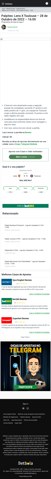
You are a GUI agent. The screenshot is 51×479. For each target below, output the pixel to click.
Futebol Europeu (20, 8)
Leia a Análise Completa (39, 294)
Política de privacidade (30, 420)
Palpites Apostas (10, 8)
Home (3, 8)
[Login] (47, 3)
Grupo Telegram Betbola (26, 144)
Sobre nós (6, 420)
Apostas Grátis (36, 417)
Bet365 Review (19, 299)
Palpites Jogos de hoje (12, 230)
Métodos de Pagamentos (10, 417)
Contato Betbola (8, 423)
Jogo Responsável (16, 420)
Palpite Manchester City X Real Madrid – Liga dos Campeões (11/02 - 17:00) (25, 262)
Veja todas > (25, 337)
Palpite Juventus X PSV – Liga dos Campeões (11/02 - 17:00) (25, 239)
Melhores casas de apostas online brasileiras (31, 414)
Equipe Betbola (12, 27)
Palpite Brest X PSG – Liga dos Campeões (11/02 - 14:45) (24, 250)
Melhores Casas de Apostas (16, 274)
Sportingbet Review (22, 280)
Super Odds (18, 423)
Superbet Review (20, 318)
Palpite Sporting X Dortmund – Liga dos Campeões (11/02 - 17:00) (24, 226)
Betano (28, 132)
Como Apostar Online (9, 414)
